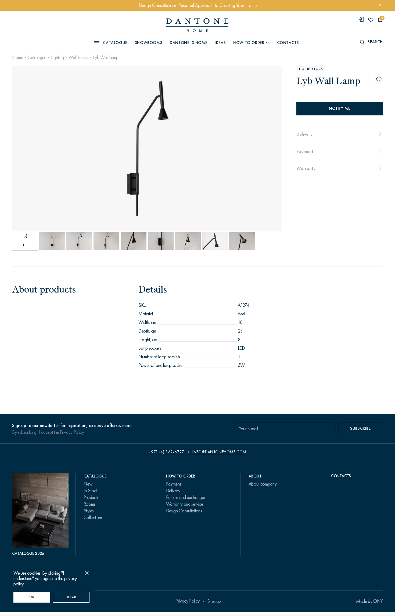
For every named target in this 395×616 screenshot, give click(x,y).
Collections (93, 517)
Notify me (339, 108)
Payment (173, 484)
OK (31, 597)
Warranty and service (184, 504)
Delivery (173, 490)
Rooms (89, 504)
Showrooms (148, 42)
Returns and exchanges (185, 497)
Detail (71, 597)
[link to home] (197, 25)
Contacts (288, 42)
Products (91, 497)
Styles (89, 510)
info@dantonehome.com (219, 452)
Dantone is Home (188, 42)
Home (17, 57)
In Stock (91, 490)
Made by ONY (369, 601)
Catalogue (37, 57)
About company (262, 484)
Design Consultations (184, 510)
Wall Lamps (78, 57)
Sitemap (214, 601)
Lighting (57, 57)
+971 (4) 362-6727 (166, 452)
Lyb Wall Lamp (105, 57)
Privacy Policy (72, 432)
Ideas (220, 42)
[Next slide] (240, 148)
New (88, 484)
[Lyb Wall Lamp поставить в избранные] (379, 79)
